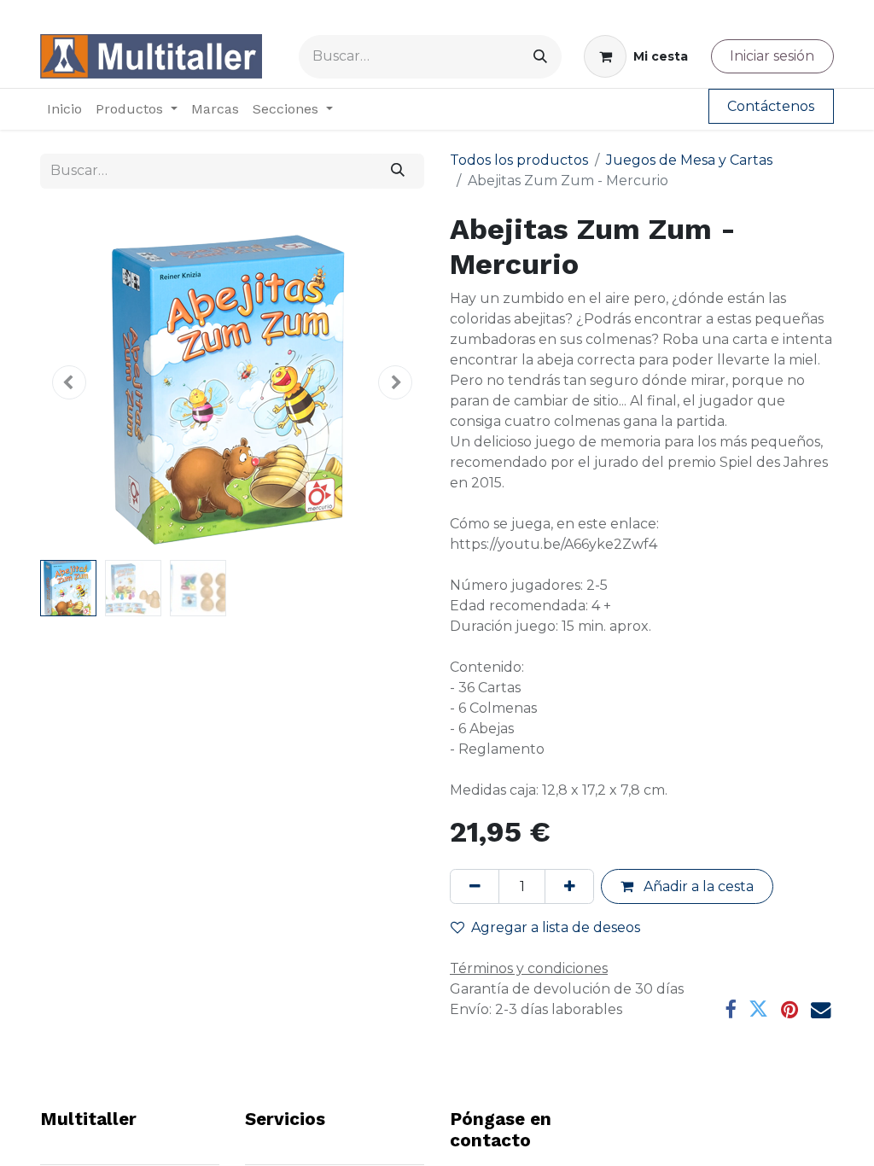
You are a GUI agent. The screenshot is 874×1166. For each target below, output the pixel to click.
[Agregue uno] (569, 886)
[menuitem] (64, 109)
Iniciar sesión (772, 56)
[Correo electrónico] (820, 1009)
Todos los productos (519, 160)
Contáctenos (770, 106)
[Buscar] (540, 57)
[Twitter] (758, 1009)
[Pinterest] (789, 1009)
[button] (69, 382)
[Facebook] (730, 1009)
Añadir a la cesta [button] (697, 886)
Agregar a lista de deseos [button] (555, 927)
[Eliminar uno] (474, 886)
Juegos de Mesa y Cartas (689, 160)
